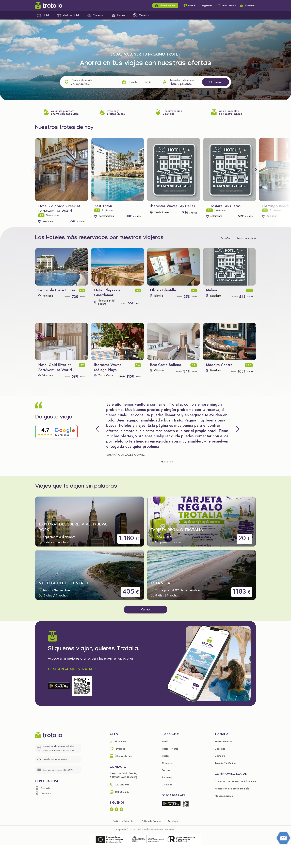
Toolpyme (46, 793)
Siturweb (45, 788)
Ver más (145, 609)
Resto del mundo (246, 238)
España (225, 238)
